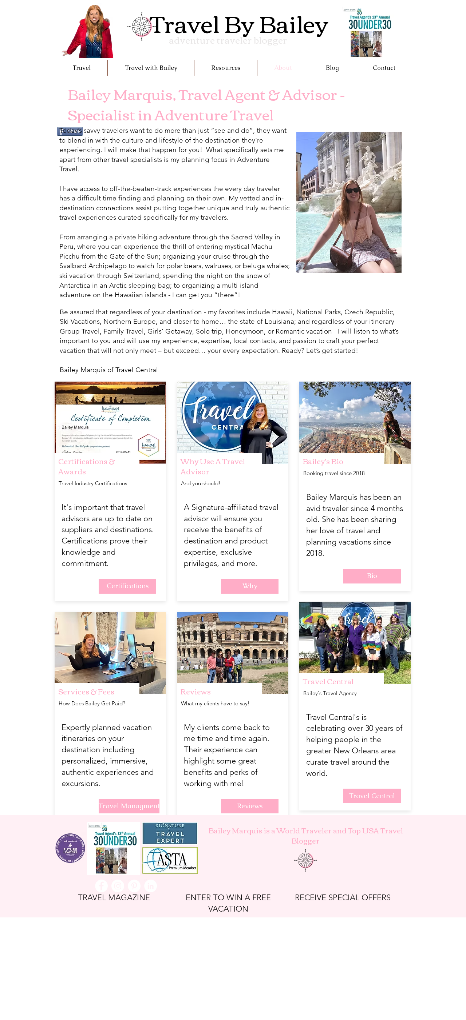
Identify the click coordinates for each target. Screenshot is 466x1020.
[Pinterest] (134, 886)
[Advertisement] (218, 968)
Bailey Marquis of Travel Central (110, 370)
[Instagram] (117, 886)
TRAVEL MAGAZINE (114, 898)
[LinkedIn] (150, 886)
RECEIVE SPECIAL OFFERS (343, 898)
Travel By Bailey (239, 22)
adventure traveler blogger (228, 39)
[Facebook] (101, 886)
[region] (348, 205)
